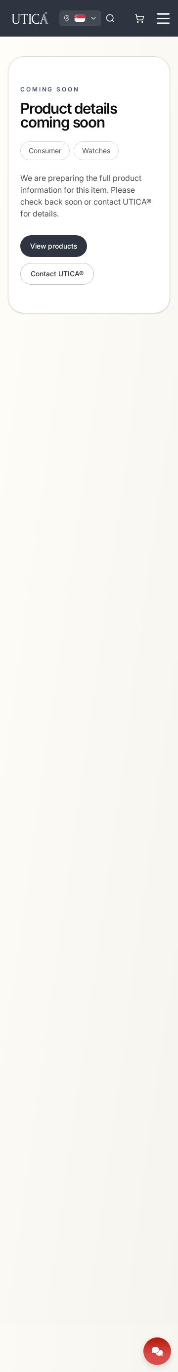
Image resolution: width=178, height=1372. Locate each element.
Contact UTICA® (57, 273)
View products (53, 246)
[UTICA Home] (29, 18)
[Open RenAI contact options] (157, 1351)
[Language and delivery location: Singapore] (80, 18)
